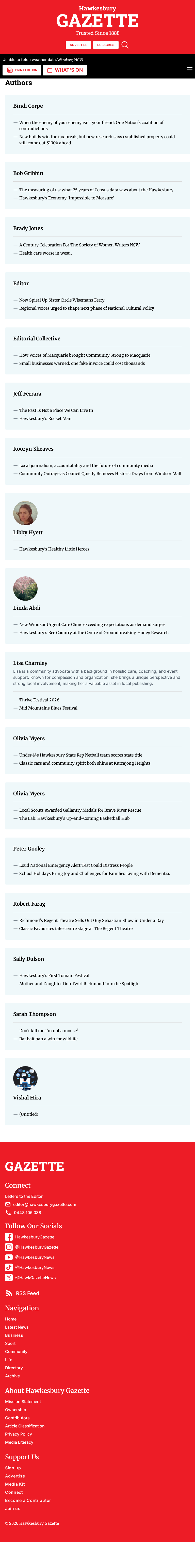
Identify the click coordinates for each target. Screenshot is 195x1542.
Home (11, 1318)
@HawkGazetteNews (35, 1277)
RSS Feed (27, 1293)
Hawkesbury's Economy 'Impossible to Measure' (66, 197)
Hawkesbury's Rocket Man (45, 418)
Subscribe (106, 45)
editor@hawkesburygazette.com (44, 1204)
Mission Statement (23, 1401)
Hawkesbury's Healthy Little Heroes (54, 549)
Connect (14, 1492)
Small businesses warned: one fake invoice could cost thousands (82, 363)
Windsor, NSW (43, 59)
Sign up (13, 1467)
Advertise (15, 1475)
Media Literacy (19, 1442)
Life (8, 1359)
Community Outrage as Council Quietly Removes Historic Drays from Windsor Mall (100, 473)
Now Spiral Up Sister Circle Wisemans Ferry (61, 300)
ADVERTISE (78, 45)
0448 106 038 (27, 1212)
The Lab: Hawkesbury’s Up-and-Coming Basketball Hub (74, 818)
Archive (12, 1375)
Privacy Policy (18, 1434)
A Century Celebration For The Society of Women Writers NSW (79, 244)
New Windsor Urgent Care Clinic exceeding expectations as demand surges (92, 624)
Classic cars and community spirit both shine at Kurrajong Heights (85, 763)
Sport (10, 1343)
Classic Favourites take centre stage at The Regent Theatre (76, 928)
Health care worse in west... (45, 253)
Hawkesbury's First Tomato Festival (54, 975)
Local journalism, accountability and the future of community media (86, 465)
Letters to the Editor (24, 1196)
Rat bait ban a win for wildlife (48, 1038)
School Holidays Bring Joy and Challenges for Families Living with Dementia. (94, 873)
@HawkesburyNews (35, 1257)
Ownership (15, 1409)
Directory (14, 1367)
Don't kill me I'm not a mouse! (48, 1030)
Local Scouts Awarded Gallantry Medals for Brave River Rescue (80, 810)
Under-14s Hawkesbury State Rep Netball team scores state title (80, 755)
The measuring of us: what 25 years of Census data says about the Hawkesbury (96, 189)
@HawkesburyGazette (36, 1247)
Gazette (97, 17)
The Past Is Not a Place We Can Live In (56, 410)
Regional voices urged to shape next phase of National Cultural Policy (86, 308)
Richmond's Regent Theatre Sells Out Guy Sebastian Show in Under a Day (91, 920)
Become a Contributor (28, 1500)
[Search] (125, 44)
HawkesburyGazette (34, 1236)
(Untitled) (28, 1114)
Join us (13, 1508)
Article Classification (25, 1425)
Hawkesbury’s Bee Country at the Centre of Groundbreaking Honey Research (94, 632)
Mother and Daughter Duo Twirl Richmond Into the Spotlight (79, 983)
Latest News (17, 1327)
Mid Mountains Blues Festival (48, 708)
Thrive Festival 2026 (39, 699)
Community (16, 1351)
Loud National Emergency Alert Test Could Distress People (76, 865)
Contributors (17, 1417)
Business (14, 1335)
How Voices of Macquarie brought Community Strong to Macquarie (84, 355)
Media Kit (15, 1484)
